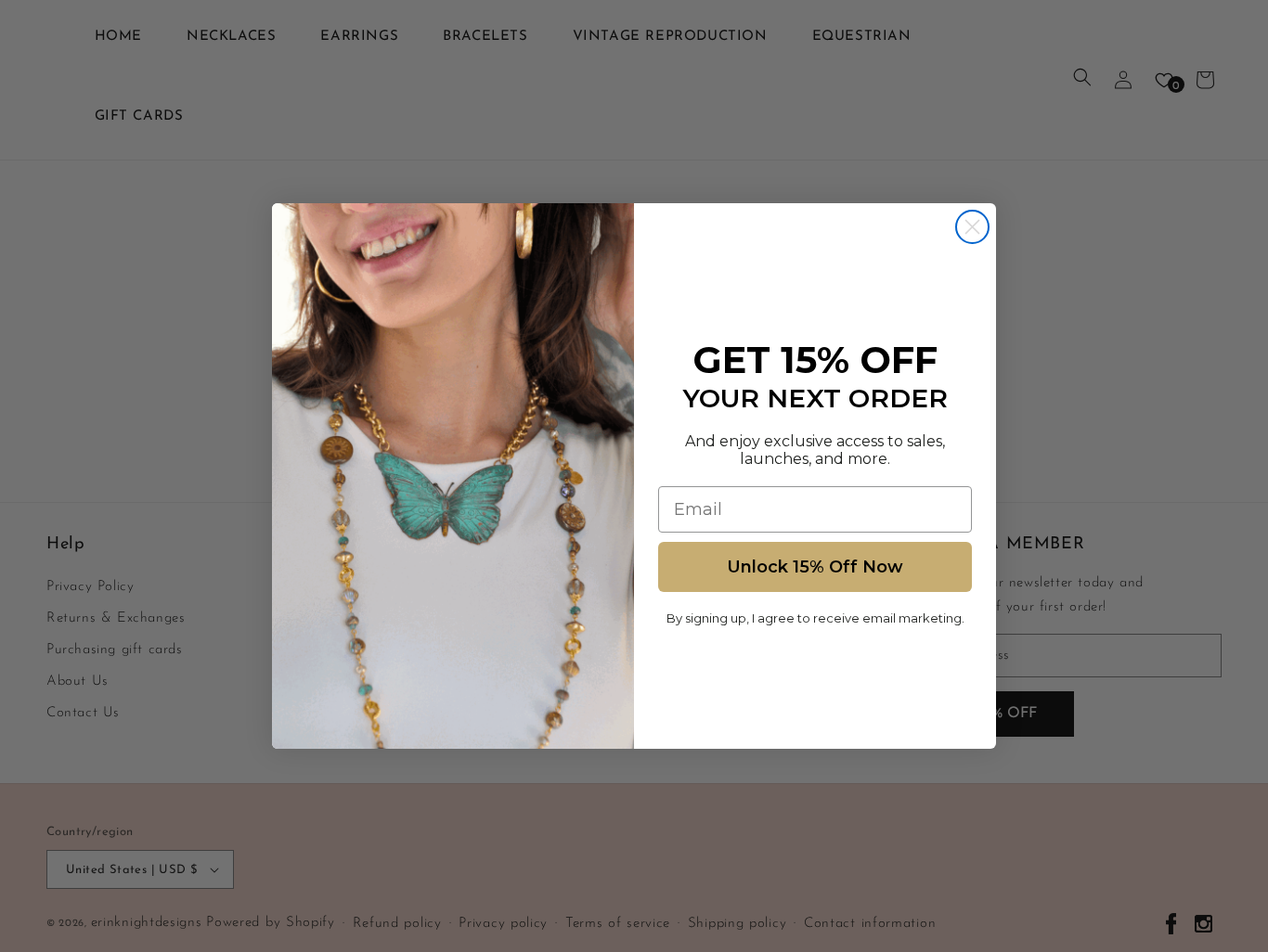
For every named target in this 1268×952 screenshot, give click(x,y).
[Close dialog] (972, 227)
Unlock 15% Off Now (815, 567)
